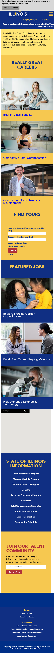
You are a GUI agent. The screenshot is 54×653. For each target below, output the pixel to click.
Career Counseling (26, 517)
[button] (45, 14)
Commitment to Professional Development (22, 201)
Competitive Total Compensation (24, 157)
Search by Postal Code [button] (17, 243)
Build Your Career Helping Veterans (27, 359)
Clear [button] (11, 254)
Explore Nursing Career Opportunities (19, 314)
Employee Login (30, 20)
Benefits (26, 490)
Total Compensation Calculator (26, 506)
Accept (6, 8)
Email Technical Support (27, 626)
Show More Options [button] (16, 246)
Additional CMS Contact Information (27, 633)
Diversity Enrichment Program (26, 495)
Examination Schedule (26, 522)
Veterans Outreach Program (26, 485)
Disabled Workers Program (26, 474)
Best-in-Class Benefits (17, 114)
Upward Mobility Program (26, 479)
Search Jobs (27, 613)
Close (15, 8)
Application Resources (26, 512)
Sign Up (45, 20)
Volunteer (26, 501)
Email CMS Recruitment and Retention (27, 629)
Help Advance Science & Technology (20, 402)
